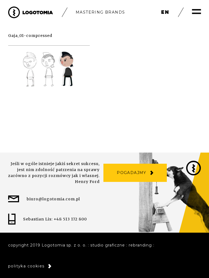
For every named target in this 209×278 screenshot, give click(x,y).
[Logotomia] (30, 12)
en (165, 12)
